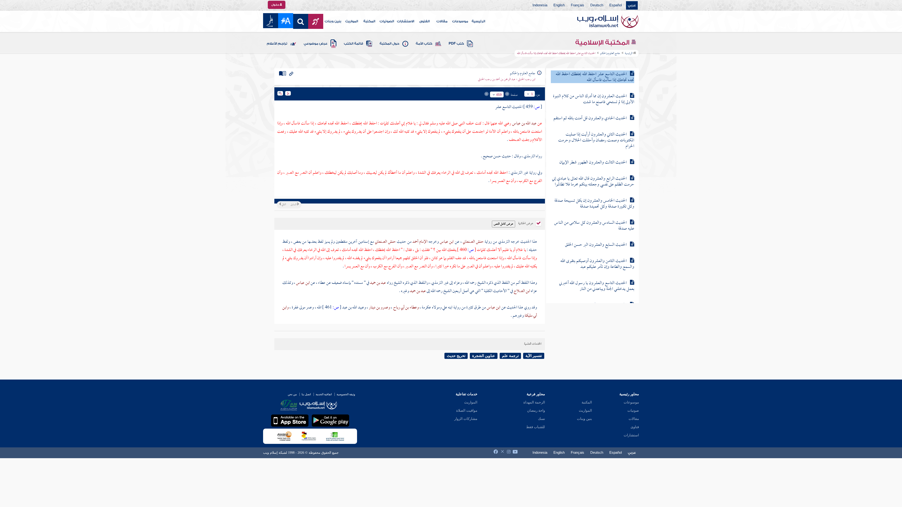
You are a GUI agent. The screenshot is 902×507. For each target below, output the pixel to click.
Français (577, 5)
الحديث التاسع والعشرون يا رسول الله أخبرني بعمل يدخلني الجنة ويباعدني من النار (596, 286)
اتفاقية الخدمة (324, 394)
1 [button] (532, 94)
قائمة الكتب (353, 44)
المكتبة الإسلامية (603, 42)
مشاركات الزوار (465, 419)
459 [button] (499, 94)
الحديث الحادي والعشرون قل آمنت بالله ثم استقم (590, 118)
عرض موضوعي (315, 44)
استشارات (631, 435)
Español (615, 5)
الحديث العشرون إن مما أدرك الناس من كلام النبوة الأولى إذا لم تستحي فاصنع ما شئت (593, 99)
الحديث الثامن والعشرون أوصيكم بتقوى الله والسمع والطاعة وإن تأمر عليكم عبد (597, 264)
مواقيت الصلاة (466, 410)
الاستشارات (405, 21)
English (559, 5)
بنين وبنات (333, 21)
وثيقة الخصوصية (346, 394)
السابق (294, 204)
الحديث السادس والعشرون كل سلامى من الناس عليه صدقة (594, 225)
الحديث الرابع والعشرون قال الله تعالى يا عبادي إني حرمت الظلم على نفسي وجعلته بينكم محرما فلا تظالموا (593, 181)
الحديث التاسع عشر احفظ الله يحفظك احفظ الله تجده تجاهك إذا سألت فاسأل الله (595, 77)
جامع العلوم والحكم (610, 53)
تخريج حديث (456, 356)
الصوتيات (387, 21)
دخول (275, 4)
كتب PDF (456, 44)
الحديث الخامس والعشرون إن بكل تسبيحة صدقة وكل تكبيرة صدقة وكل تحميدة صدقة (594, 203)
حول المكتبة (389, 44)
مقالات (441, 21)
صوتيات (633, 410)
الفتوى (424, 21)
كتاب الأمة (424, 44)
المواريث (351, 21)
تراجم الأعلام (277, 44)
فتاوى (634, 427)
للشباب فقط (535, 427)
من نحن (292, 394)
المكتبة (369, 21)
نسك (541, 419)
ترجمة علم (510, 356)
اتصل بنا (306, 394)
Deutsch (596, 5)
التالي (283, 204)
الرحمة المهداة (534, 402)
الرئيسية (478, 21)
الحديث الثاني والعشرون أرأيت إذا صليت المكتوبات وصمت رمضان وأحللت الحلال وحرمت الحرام (596, 140)
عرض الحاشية (526, 223)
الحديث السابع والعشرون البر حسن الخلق (596, 245)
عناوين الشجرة (483, 356)
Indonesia (540, 5)
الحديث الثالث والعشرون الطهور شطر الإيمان (593, 162)
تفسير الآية (533, 356)
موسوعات (460, 21)
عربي (632, 5)
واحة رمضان (536, 410)
